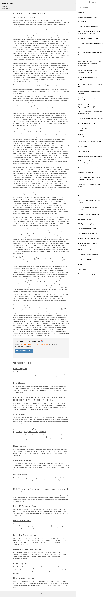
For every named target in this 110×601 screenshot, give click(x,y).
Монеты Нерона (20, 474)
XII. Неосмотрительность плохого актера (90, 214)
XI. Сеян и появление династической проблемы (15, 599)
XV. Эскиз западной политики (87, 228)
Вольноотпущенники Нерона (27, 549)
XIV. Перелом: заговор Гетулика (87, 224)
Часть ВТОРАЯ (82, 146)
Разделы (44, 594)
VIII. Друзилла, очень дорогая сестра (88, 191)
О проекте (37, 594)
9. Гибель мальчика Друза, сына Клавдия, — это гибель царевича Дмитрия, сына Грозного (40, 430)
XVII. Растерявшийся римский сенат (88, 238)
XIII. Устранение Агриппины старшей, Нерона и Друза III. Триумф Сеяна (87, 599)
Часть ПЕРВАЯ (82, 22)
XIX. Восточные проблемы (86, 250)
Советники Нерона (22, 460)
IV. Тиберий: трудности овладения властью (90, 43)
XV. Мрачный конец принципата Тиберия (90, 118)
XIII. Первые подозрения (85, 219)
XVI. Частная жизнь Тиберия (86, 123)
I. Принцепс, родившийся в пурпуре (88, 26)
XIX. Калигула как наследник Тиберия (89, 142)
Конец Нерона (20, 368)
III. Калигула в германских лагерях (88, 38)
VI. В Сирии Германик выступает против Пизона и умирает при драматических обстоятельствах (90, 55)
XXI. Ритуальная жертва (85, 259)
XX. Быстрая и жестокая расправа (88, 255)
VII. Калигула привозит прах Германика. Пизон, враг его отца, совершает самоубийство (90, 64)
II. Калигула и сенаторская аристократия (90, 156)
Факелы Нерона (20, 414)
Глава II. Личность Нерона (26, 506)
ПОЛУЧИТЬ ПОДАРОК (23, 350)
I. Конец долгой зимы (84, 151)
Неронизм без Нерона (23, 578)
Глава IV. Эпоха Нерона (24, 534)
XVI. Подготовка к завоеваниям (87, 233)
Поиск (92, 2)
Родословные (82, 269)
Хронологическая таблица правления (89, 274)
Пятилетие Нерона (22, 520)
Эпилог (80, 264)
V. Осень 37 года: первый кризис (87, 172)
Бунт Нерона (19, 382)
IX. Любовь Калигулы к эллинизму (88, 196)
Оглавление (81, 12)
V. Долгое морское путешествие (87, 48)
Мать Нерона (19, 445)
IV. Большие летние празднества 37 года (89, 168)
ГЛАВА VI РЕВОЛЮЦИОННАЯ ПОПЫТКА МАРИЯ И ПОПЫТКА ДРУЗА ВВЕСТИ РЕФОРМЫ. (39, 398)
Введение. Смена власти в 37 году (88, 17)
